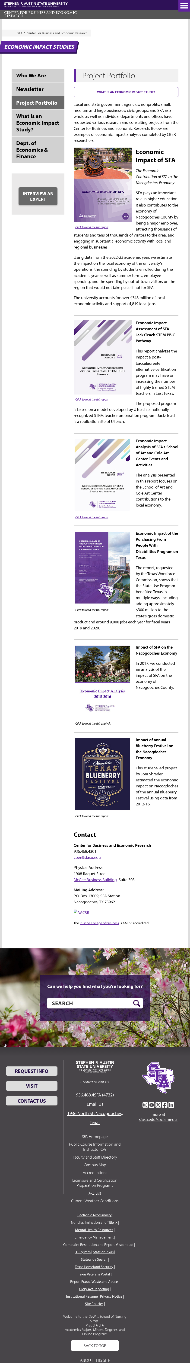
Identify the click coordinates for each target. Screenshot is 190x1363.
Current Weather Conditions (95, 1200)
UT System (83, 1252)
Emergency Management (94, 1237)
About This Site (95, 1360)
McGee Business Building (95, 879)
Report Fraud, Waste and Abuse (94, 1281)
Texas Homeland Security (94, 1266)
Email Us (95, 1104)
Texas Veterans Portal (94, 1274)
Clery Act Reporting (94, 1289)
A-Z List (95, 1193)
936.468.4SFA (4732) (95, 1095)
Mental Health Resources (94, 1229)
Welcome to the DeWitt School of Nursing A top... (95, 1318)
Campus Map (95, 1164)
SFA (19, 33)
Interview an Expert (38, 196)
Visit (32, 1086)
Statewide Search (94, 1259)
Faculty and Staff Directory (95, 1157)
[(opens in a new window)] (81, 912)
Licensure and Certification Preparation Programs (94, 1183)
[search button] (136, 1003)
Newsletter (30, 88)
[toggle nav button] (184, 6)
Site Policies (94, 1303)
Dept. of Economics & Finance (32, 150)
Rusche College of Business (99, 923)
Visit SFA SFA (95, 1325)
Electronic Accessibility (94, 1215)
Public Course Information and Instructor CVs (95, 1146)
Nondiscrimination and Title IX (94, 1222)
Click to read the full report (91, 227)
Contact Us (32, 1101)
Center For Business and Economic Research (57, 33)
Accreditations (95, 1172)
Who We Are (31, 75)
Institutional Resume (82, 1296)
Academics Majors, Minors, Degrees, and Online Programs (95, 1331)
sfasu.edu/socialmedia (158, 1119)
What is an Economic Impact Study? (126, 92)
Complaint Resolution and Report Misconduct (98, 1244)
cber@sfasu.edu (87, 857)
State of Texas (103, 1252)
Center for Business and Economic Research (40, 14)
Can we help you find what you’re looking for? (95, 986)
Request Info (31, 1071)
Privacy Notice (111, 1296)
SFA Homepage (95, 1136)
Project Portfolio (36, 102)
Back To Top (94, 1345)
